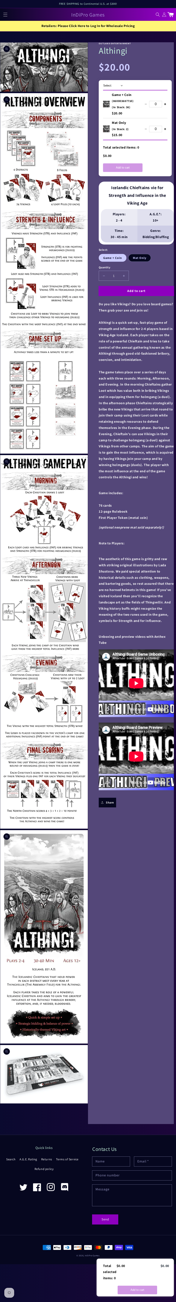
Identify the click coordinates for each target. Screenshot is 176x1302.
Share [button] (110, 802)
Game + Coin (112, 258)
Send (105, 1219)
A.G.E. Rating (28, 1159)
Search (11, 1159)
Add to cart (123, 167)
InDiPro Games (92, 1255)
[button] (5, 14)
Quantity (104, 267)
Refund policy (44, 1169)
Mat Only (139, 258)
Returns (46, 1159)
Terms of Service (67, 1159)
